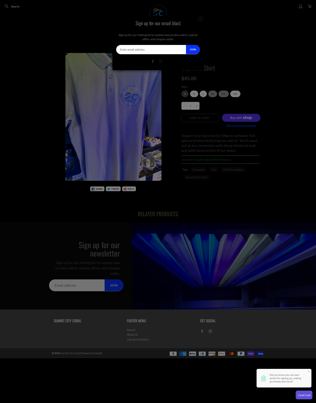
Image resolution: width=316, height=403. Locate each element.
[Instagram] (160, 61)
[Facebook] (153, 61)
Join (193, 49)
